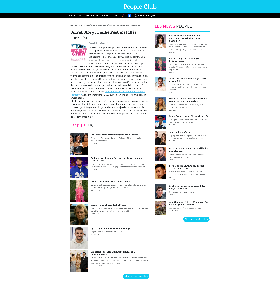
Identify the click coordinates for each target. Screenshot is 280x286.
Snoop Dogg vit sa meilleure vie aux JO (189, 116)
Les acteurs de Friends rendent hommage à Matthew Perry (113, 253)
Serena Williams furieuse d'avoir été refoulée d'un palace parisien (188, 100)
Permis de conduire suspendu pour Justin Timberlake (186, 167)
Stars (114, 15)
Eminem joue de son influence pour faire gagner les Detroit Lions (117, 159)
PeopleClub (75, 15)
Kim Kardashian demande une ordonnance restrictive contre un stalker (184, 38)
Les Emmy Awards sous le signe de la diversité (114, 134)
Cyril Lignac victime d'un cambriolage (110, 228)
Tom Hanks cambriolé (180, 132)
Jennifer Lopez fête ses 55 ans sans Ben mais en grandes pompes (189, 203)
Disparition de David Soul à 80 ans (108, 204)
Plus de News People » (136, 276)
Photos (105, 15)
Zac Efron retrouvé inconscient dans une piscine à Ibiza (187, 187)
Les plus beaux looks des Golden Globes (111, 181)
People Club (140, 6)
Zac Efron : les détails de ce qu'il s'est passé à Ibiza (187, 79)
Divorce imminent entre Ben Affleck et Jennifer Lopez (189, 149)
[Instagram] (122, 15)
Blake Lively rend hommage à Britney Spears (184, 59)
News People (91, 15)
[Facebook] (129, 15)
